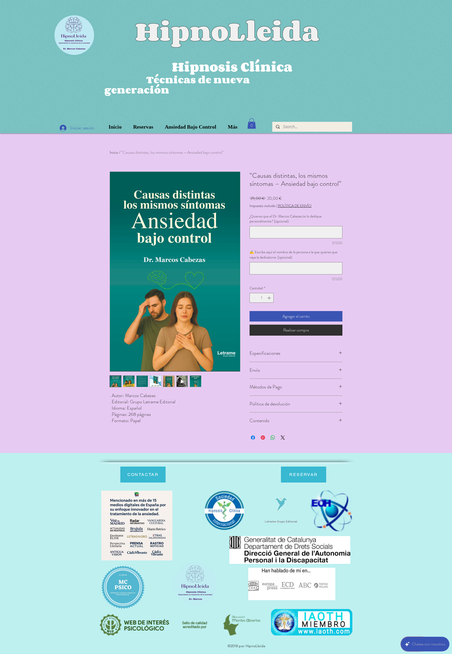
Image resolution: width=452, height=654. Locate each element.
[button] (251, 123)
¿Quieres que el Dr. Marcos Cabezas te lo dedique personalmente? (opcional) (286, 219)
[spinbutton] (261, 297)
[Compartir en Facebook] (253, 437)
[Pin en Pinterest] (263, 437)
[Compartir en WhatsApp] (273, 437)
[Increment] (269, 297)
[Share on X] (283, 437)
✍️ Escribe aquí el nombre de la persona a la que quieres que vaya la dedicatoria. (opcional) (293, 255)
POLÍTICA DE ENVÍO (295, 205)
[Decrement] (253, 297)
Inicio (114, 152)
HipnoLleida (227, 31)
